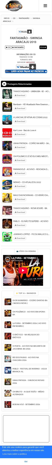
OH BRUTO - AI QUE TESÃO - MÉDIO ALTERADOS (28, 393)
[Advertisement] (26, 432)
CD (8, 47)
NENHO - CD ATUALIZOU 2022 (27, 182)
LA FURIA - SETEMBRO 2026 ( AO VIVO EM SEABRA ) (29, 324)
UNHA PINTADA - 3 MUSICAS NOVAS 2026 (28, 381)
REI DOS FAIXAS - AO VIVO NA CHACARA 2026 (26, 358)
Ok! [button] (26, 461)
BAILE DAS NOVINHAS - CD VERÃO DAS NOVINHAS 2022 (31, 195)
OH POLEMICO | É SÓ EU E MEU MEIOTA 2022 (31, 156)
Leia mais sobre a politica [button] (15, 454)
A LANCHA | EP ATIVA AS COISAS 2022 (30, 117)
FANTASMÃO (19, 47)
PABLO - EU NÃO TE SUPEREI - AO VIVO (30, 221)
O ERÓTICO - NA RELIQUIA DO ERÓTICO (26, 336)
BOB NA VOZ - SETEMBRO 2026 (26, 404)
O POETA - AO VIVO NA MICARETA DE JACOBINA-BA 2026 (29, 347)
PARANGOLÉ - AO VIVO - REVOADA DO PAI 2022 (31, 169)
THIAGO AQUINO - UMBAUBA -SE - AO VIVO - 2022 (31, 91)
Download (20, 95)
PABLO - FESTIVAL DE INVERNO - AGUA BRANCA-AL (30, 370)
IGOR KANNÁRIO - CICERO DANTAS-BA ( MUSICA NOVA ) (30, 301)
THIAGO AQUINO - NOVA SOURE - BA (30, 208)
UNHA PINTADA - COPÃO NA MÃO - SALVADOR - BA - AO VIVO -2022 (31, 143)
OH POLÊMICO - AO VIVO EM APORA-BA (29, 313)
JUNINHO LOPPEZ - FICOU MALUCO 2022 (31, 234)
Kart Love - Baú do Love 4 (24, 130)
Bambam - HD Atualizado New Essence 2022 (31, 104)
